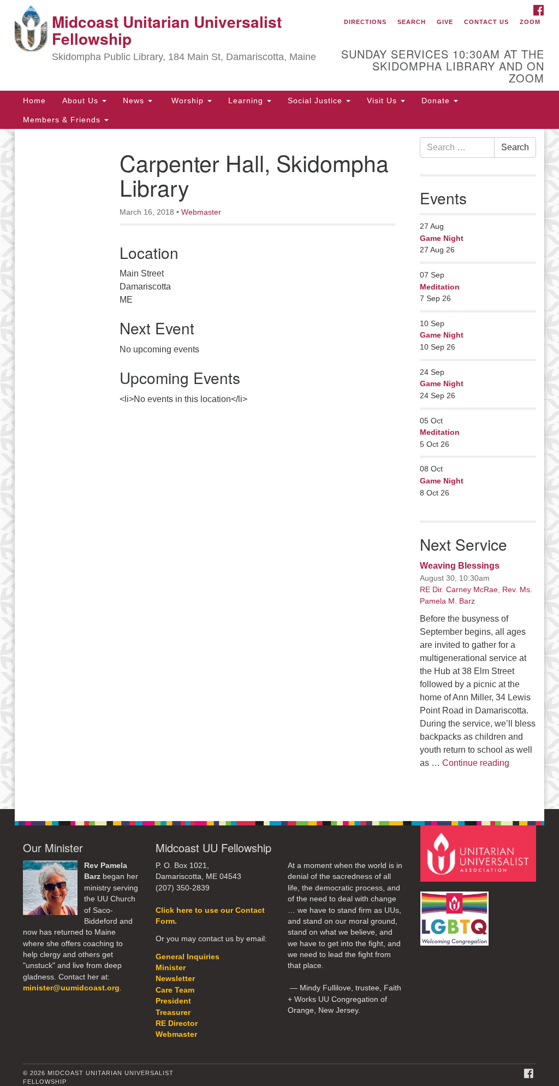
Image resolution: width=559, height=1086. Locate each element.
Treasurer (173, 1012)
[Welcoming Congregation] (455, 913)
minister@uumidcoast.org (71, 988)
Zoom (530, 22)
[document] (279, 469)
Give (445, 22)
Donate (437, 100)
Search (411, 22)
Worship (187, 100)
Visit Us (383, 100)
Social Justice (316, 100)
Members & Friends (63, 119)
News (135, 100)
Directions (365, 22)
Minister (171, 968)
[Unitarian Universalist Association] (479, 853)
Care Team (175, 990)
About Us (81, 100)
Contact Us (486, 22)
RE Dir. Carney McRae (459, 589)
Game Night (441, 238)
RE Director (177, 1023)
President (173, 1001)
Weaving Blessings (459, 565)
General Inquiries (187, 957)
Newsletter (175, 979)
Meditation (440, 286)
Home (34, 100)
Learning (247, 100)
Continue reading (475, 763)
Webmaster (201, 212)
